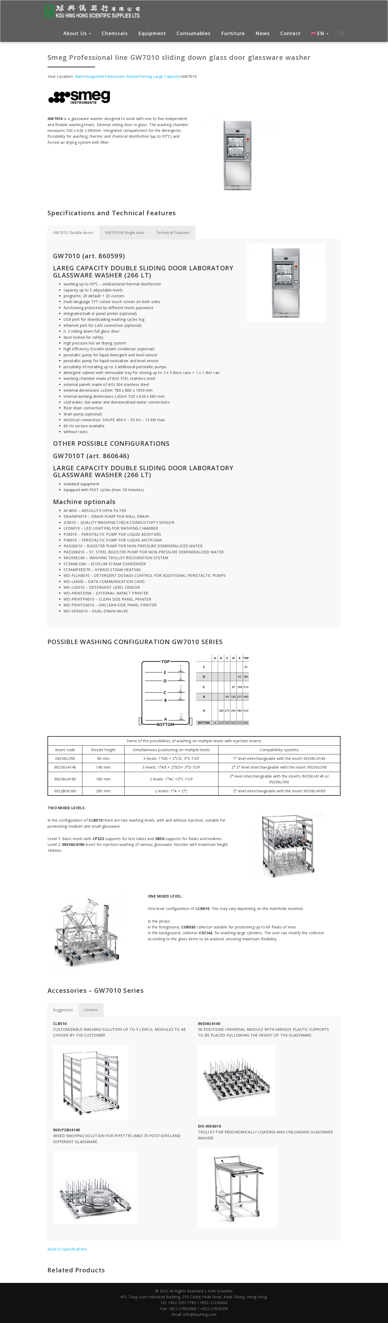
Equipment (152, 33)
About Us (75, 33)
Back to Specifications (67, 1249)
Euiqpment (95, 76)
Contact (290, 33)
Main (79, 76)
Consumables (194, 33)
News (262, 33)
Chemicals (115, 33)
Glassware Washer (123, 76)
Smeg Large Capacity (160, 76)
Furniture (233, 33)
